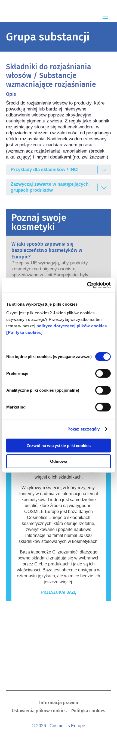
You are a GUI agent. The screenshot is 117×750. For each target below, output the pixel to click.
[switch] (103, 373)
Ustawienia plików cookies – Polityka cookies (58, 711)
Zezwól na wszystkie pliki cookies (59, 445)
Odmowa (58, 461)
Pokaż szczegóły (83, 429)
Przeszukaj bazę (58, 592)
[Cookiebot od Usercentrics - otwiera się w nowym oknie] (87, 285)
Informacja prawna (58, 703)
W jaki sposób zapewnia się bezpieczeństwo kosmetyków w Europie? (46, 250)
